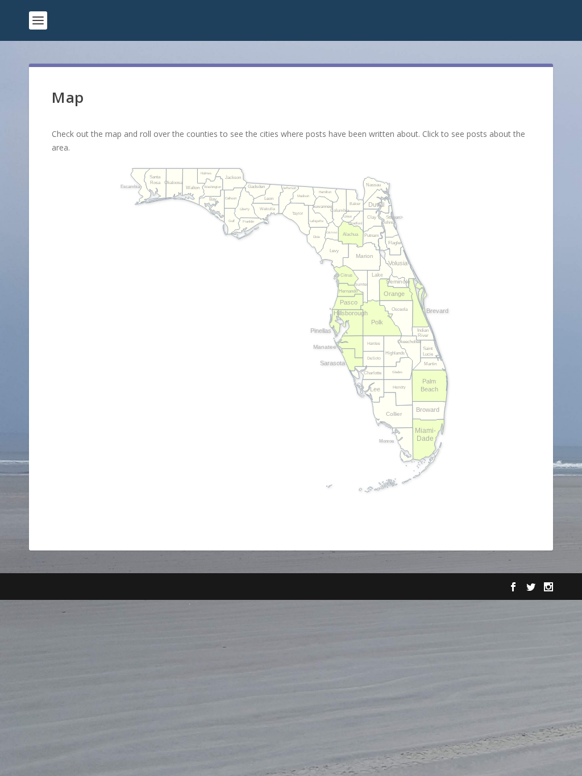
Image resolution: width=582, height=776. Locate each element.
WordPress (214, 587)
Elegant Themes (107, 587)
